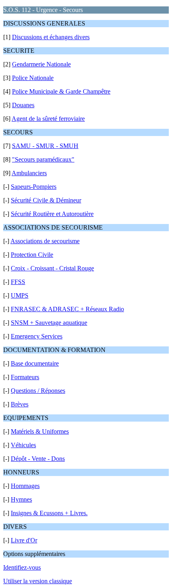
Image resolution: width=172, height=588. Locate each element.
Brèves (19, 404)
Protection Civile (32, 254)
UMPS (19, 295)
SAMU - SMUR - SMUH (45, 145)
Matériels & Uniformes (40, 431)
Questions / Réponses (38, 390)
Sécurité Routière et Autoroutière (52, 213)
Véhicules (23, 445)
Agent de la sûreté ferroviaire (48, 118)
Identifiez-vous (22, 567)
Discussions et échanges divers (51, 37)
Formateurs (25, 377)
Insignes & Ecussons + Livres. (49, 513)
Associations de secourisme (45, 241)
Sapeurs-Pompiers (33, 186)
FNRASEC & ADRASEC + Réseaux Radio (67, 309)
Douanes (23, 105)
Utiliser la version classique (37, 581)
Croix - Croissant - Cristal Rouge (52, 268)
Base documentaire (35, 363)
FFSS (18, 281)
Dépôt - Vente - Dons (38, 458)
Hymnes (21, 499)
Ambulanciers (29, 173)
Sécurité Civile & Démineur (46, 200)
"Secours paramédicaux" (43, 159)
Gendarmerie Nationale (41, 64)
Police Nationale (33, 77)
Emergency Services (36, 336)
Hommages (25, 485)
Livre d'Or (24, 540)
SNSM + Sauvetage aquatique (49, 322)
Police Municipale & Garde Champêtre (61, 91)
